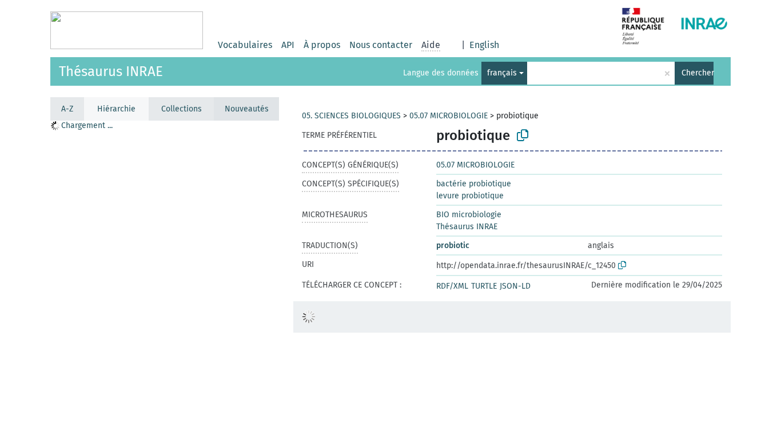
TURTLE (484, 286)
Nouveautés (247, 109)
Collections (181, 109)
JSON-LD (515, 286)
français (502, 73)
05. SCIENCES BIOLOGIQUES (351, 116)
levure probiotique (470, 196)
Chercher (698, 73)
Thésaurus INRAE (111, 71)
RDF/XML (452, 286)
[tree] (164, 279)
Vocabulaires (245, 44)
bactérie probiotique (473, 184)
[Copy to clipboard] (522, 135)
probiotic (452, 245)
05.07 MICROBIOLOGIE (448, 116)
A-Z (67, 109)
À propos (322, 44)
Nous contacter (380, 44)
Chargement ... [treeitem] (87, 125)
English (484, 44)
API (287, 44)
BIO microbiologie (468, 215)
